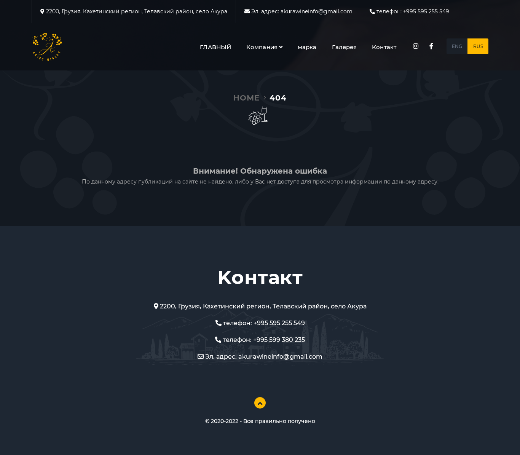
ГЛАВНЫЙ (215, 47)
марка (307, 47)
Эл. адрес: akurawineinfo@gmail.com (263, 356)
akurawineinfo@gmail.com (317, 11)
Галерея (344, 47)
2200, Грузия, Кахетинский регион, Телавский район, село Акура (136, 11)
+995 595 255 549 (426, 11)
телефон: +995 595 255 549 (263, 323)
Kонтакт (384, 47)
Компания (262, 47)
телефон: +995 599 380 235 (263, 339)
